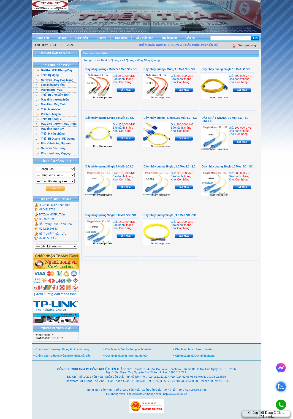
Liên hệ (190, 38)
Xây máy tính (144, 38)
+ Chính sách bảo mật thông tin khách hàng (61, 349)
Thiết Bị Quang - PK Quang (117, 60)
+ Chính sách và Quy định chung (193, 355)
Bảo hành (121, 38)
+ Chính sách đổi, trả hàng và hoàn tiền (128, 349)
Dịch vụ (101, 38)
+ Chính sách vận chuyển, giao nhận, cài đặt (61, 355)
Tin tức (62, 38)
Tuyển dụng (169, 38)
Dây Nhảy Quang (149, 60)
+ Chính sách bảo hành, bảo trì (192, 349)
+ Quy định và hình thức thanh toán (125, 355)
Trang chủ (42, 38)
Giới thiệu (81, 38)
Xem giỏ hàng (247, 45)
